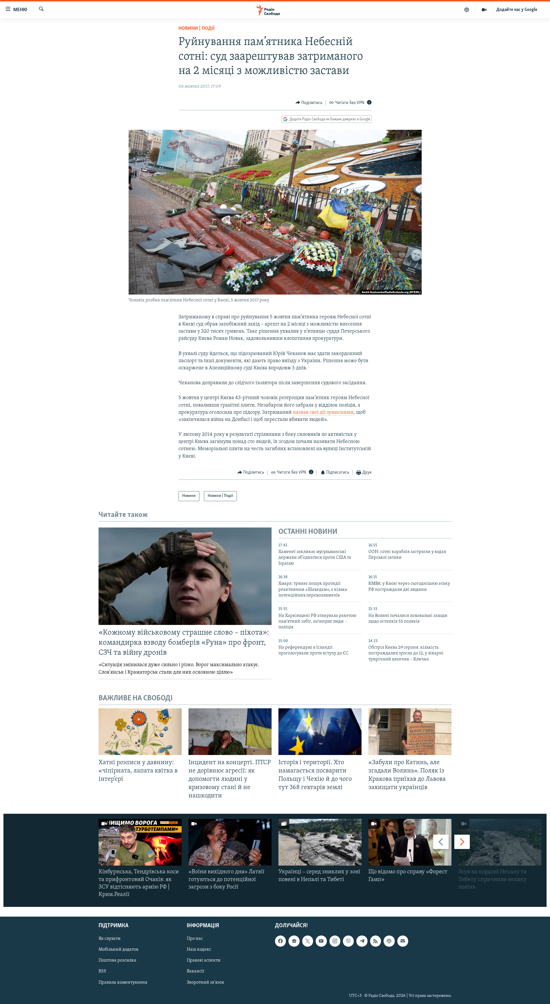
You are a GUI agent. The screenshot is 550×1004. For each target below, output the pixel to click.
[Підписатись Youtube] (321, 941)
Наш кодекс (199, 950)
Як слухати (110, 939)
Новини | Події (196, 28)
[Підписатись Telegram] (361, 941)
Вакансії (195, 971)
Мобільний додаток (119, 950)
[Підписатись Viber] (348, 941)
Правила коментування (123, 982)
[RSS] (375, 941)
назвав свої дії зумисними (323, 412)
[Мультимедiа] (484, 10)
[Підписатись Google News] (293, 941)
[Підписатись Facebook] (280, 941)
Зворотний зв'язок (205, 982)
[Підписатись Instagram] (334, 941)
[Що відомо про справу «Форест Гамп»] (409, 842)
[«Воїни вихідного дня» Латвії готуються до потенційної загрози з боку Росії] (230, 842)
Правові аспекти (204, 960)
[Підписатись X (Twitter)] (307, 941)
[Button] (309, 103)
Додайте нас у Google (516, 9)
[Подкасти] (467, 10)
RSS (102, 971)
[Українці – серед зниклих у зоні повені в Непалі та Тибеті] (320, 842)
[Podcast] (389, 941)
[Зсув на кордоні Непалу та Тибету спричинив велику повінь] (499, 842)
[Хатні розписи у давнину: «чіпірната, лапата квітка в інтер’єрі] (140, 731)
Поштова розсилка (117, 960)
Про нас (195, 939)
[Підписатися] (402, 941)
